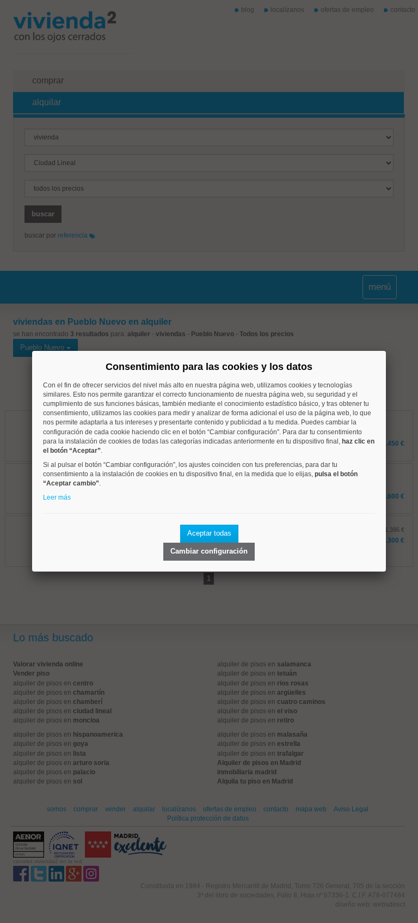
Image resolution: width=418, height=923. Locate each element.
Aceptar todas (209, 533)
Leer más (57, 497)
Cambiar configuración (209, 551)
